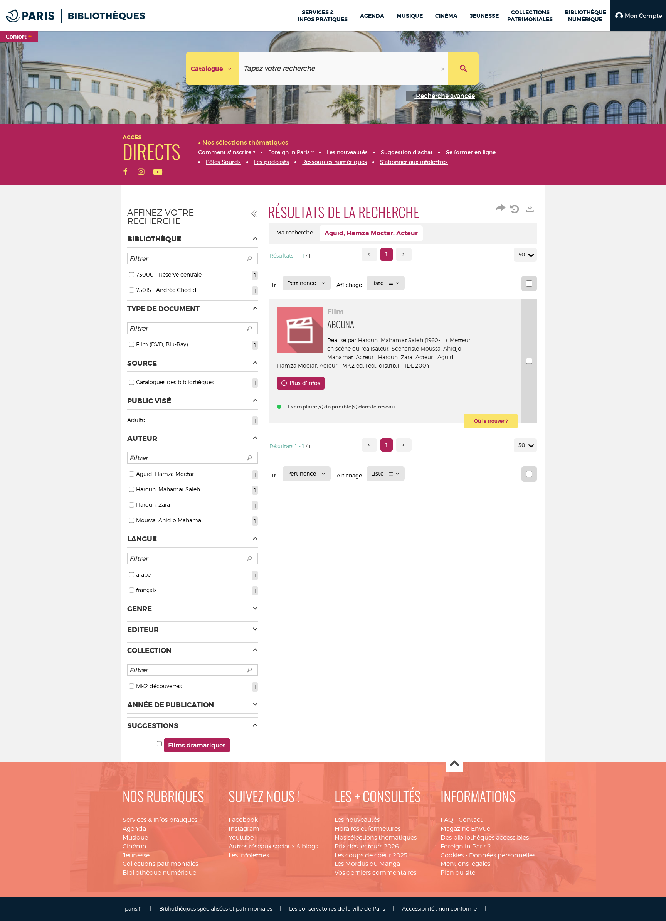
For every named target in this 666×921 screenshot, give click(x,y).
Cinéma (134, 846)
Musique (135, 837)
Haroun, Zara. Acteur (405, 357)
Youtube (241, 837)
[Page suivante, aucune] (404, 254)
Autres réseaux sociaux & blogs (273, 846)
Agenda (134, 828)
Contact (471, 819)
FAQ (447, 819)
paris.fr (133, 908)
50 (521, 254)
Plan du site (458, 872)
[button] (638, 15)
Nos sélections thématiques (376, 837)
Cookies (452, 855)
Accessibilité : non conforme (439, 908)
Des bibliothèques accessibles (485, 837)
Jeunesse (136, 855)
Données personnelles (502, 855)
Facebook (243, 819)
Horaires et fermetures (367, 828)
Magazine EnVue (465, 828)
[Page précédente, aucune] (369, 254)
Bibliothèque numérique (159, 872)
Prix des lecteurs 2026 (367, 846)
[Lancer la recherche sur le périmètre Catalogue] (463, 68)
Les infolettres (249, 855)
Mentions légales (465, 863)
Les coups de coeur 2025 (371, 855)
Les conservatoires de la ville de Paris (337, 908)
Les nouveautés (357, 819)
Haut (454, 764)
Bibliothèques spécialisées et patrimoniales (215, 908)
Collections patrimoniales (160, 863)
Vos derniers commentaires (375, 872)
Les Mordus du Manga (367, 863)
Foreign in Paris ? (466, 846)
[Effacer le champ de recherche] (443, 68)
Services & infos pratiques (160, 819)
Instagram (244, 828)
